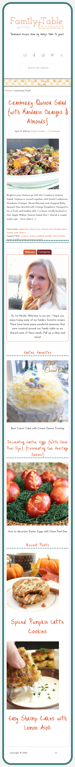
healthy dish (51, 236)
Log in (49, 756)
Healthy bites (60, 229)
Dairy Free (36, 229)
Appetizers (24, 229)
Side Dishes (19, 233)
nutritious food (35, 240)
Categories (44, 252)
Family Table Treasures (36, 26)
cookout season (28, 236)
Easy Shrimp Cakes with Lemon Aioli (37, 722)
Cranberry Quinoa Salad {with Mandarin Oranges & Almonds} (37, 111)
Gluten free (47, 229)
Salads (10, 233)
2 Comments (54, 131)
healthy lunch (20, 240)
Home (8, 90)
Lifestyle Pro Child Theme (41, 753)
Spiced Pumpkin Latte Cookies (37, 626)
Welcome (30, 252)
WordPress (40, 756)
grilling (40, 236)
